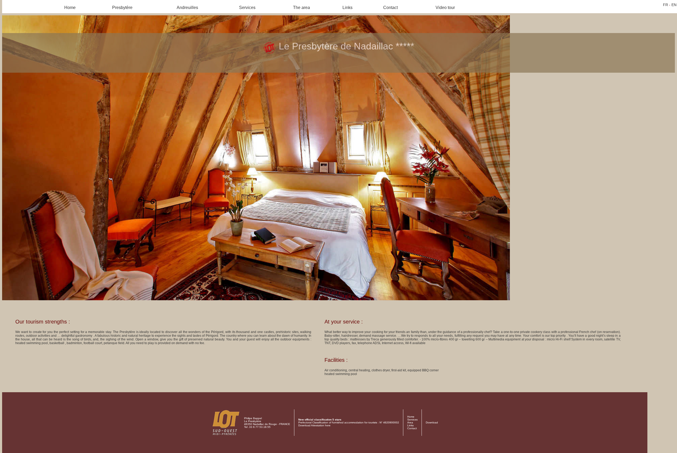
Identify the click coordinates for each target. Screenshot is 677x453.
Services (247, 7)
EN (673, 5)
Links (347, 7)
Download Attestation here (314, 425)
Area (410, 422)
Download (432, 422)
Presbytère (122, 7)
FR (665, 5)
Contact (390, 7)
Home (70, 7)
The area (301, 7)
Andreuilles (187, 7)
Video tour (445, 7)
